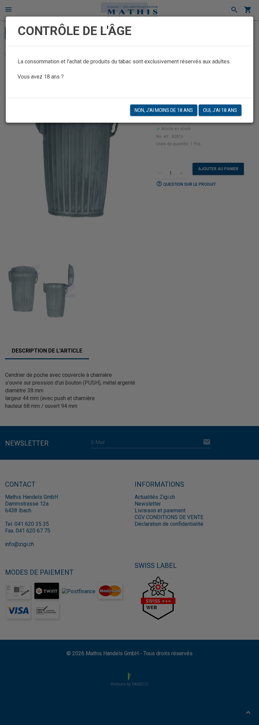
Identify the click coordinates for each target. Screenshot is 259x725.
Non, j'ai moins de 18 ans (164, 110)
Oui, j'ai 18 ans (220, 110)
